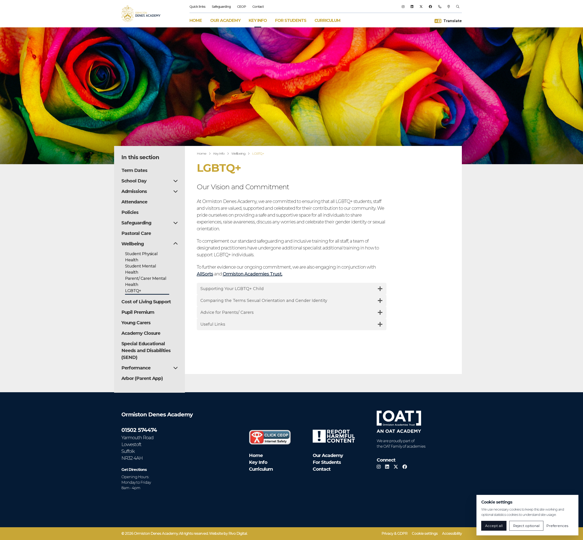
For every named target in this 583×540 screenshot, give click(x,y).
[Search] (457, 7)
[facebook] (430, 7)
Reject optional (526, 526)
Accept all (494, 526)
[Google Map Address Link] (448, 7)
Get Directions (134, 469)
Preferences (557, 526)
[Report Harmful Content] (334, 436)
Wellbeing (238, 153)
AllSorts (205, 274)
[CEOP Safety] (270, 437)
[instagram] (403, 7)
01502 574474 (139, 430)
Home (195, 20)
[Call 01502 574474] (439, 7)
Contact (258, 7)
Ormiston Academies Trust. (252, 274)
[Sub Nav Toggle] (175, 180)
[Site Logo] (143, 13)
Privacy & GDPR (394, 533)
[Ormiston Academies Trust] (399, 421)
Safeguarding (221, 7)
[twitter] (420, 7)
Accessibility (452, 533)
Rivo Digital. (237, 533)
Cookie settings (425, 533)
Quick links (197, 7)
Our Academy (225, 20)
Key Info (258, 20)
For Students (290, 20)
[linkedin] (412, 7)
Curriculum (327, 20)
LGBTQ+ (258, 153)
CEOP (241, 7)
